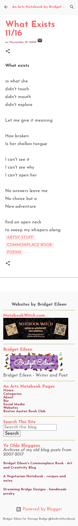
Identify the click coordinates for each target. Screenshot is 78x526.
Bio (6, 401)
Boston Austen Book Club (24, 411)
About (8, 397)
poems (14, 253)
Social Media (14, 404)
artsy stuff (20, 238)
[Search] (72, 7)
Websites (10, 408)
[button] (7, 52)
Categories (12, 394)
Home (8, 390)
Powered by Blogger (41, 509)
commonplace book (29, 245)
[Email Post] (39, 42)
